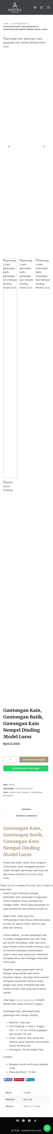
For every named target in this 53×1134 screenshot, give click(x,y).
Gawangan (36, 792)
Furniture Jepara (19, 792)
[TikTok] (35, 1121)
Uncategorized (24, 788)
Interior (8, 795)
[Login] (35, 7)
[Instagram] (23, 1121)
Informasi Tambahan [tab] (26, 816)
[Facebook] (17, 1121)
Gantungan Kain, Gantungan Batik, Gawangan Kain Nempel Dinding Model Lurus (23, 841)
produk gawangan (25, 999)
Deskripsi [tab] (26, 809)
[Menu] (48, 7)
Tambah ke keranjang (33, 759)
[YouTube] (29, 1121)
